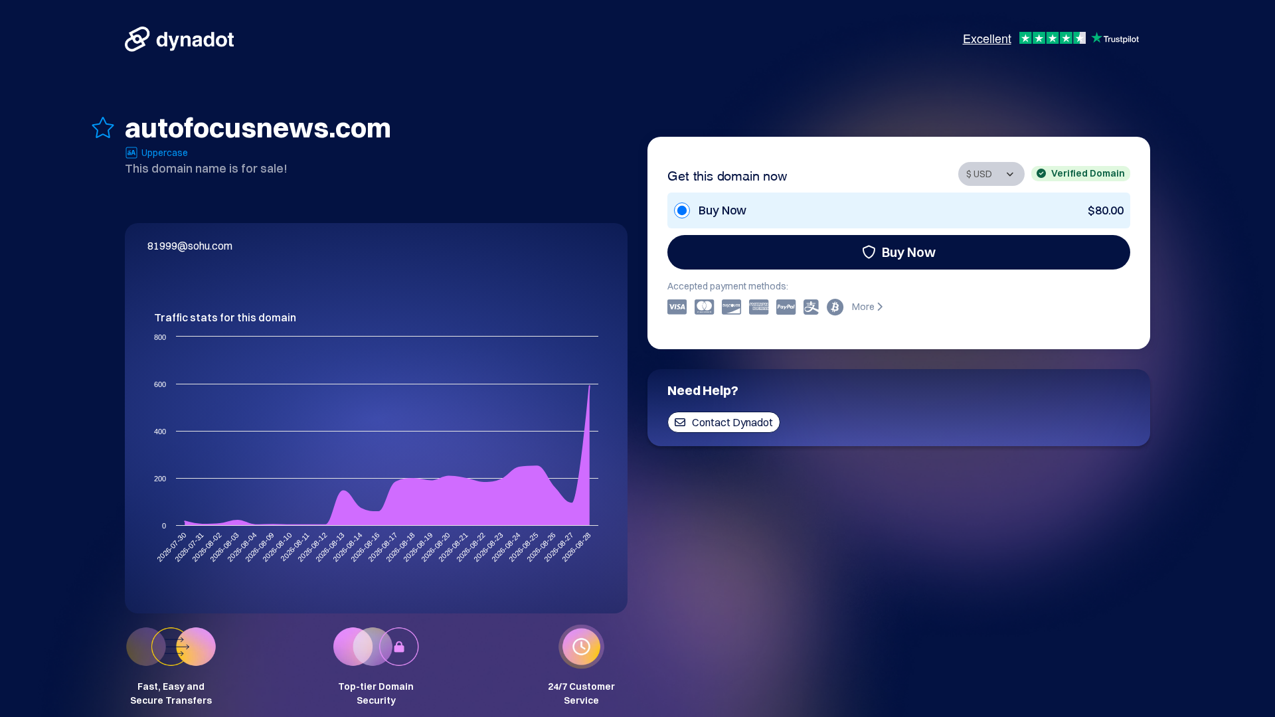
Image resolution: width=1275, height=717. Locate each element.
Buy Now (909, 252)
